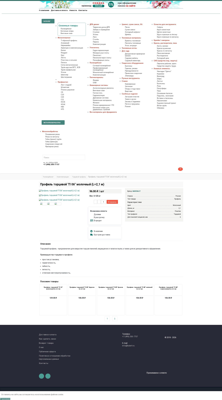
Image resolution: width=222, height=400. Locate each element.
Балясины (161, 84)
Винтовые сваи (66, 33)
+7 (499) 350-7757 (130, 336)
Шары (159, 79)
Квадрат (64, 53)
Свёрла (160, 27)
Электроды (129, 76)
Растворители (162, 56)
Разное (128, 106)
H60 (62, 107)
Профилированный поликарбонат (100, 69)
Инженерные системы (99, 85)
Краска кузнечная (164, 48)
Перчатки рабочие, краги (166, 63)
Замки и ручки (130, 99)
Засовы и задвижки (132, 102)
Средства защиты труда (166, 66)
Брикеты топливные (132, 41)
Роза (159, 86)
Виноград (160, 76)
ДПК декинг (94, 24)
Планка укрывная (67, 90)
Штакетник (65, 87)
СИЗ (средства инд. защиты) (165, 61)
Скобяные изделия (130, 94)
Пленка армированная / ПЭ (103, 105)
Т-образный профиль (69, 40)
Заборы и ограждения (101, 30)
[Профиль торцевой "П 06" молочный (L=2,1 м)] (43, 203)
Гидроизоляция (99, 95)
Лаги (94, 37)
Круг (62, 55)
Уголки (95, 34)
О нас (41, 347)
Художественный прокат (166, 103)
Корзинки (160, 74)
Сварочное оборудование (132, 63)
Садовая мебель (131, 58)
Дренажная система (100, 98)
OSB (94, 83)
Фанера (96, 80)
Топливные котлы (129, 48)
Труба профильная (68, 70)
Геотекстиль (97, 93)
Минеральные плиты (101, 53)
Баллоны (128, 66)
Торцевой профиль (79, 177)
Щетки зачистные (163, 32)
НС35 (63, 102)
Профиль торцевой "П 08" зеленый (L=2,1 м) (139, 288)
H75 (62, 109)
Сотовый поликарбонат (102, 66)
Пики (159, 91)
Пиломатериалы (96, 77)
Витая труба (161, 105)
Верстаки (128, 91)
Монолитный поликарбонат (103, 72)
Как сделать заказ (47, 339)
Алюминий (65, 43)
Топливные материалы (131, 38)
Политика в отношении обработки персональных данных (54, 357)
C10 (62, 95)
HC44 (63, 104)
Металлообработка (50, 131)
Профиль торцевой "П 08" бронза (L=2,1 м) (110, 288)
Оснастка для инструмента (165, 24)
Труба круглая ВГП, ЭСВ (70, 67)
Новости (73, 10)
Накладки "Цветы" (164, 71)
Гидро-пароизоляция (101, 50)
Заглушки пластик (132, 97)
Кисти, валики (162, 46)
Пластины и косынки (69, 60)
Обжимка (160, 108)
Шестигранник (66, 77)
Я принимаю (5, 399)
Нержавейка (65, 45)
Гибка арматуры (51, 142)
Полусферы (161, 88)
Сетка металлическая (69, 65)
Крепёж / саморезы (162, 40)
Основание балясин (164, 93)
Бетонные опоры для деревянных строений (101, 108)
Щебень (128, 34)
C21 (62, 99)
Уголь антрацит (131, 45)
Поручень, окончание (165, 96)
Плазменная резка (52, 134)
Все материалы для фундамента (103, 112)
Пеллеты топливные (133, 43)
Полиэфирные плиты (101, 60)
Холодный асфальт (132, 32)
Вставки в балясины (165, 98)
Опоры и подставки (132, 89)
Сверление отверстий (53, 144)
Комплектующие (99, 44)
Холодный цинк (163, 58)
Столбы (96, 39)
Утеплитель (94, 48)
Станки (125, 81)
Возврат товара (46, 343)
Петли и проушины (132, 104)
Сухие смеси (130, 30)
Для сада (125, 51)
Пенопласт (97, 55)
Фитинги (96, 103)
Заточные (128, 86)
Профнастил (63, 82)
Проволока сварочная (133, 73)
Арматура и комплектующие (72, 48)
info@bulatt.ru (128, 346)
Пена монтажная (163, 53)
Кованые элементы (162, 68)
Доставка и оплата (59, 10)
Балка (63, 50)
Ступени (96, 32)
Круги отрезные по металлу (168, 37)
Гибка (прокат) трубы (53, 139)
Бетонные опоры (67, 31)
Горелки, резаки (131, 68)
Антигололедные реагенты (103, 88)
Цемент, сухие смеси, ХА (132, 24)
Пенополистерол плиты (102, 58)
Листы (63, 58)
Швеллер (64, 75)
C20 (62, 97)
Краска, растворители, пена (165, 43)
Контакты (82, 10)
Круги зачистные (163, 30)
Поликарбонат (66, 29)
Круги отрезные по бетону (167, 34)
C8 (62, 92)
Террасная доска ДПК (101, 27)
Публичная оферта (47, 351)
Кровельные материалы (102, 100)
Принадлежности (131, 71)
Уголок (63, 72)
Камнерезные (130, 84)
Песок (127, 27)
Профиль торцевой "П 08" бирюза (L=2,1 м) (82, 288)
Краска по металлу (164, 51)
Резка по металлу (52, 137)
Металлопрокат (64, 38)
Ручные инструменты (131, 78)
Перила (96, 42)
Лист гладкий (66, 85)
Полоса (64, 62)
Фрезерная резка (51, 146)
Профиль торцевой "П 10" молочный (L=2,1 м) (53, 288)
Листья (160, 81)
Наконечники (162, 101)
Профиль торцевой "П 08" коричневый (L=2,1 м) (168, 288)
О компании (44, 10)
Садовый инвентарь (132, 61)
